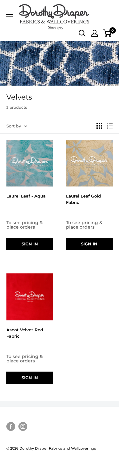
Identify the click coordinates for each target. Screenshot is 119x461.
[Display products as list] (110, 126)
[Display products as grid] (99, 126)
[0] (107, 33)
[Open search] (82, 33)
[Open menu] (9, 16)
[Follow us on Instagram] (22, 426)
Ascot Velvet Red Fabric (24, 333)
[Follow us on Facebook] (10, 426)
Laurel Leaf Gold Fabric (83, 199)
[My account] (94, 33)
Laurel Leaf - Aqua (26, 195)
